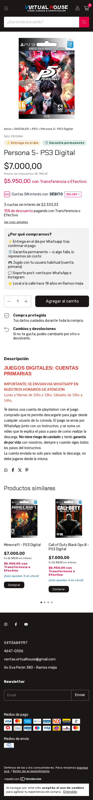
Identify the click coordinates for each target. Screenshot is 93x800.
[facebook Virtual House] (16, 625)
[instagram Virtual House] (5, 625)
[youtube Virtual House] (26, 625)
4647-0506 (13, 651)
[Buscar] (84, 22)
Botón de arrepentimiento (31, 771)
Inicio (7, 129)
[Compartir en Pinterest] (27, 470)
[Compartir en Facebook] (13, 470)
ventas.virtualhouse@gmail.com (30, 659)
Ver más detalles (16, 222)
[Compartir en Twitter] (20, 470)
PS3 (35, 129)
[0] (86, 8)
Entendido (70, 792)
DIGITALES (21, 129)
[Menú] (6, 8)
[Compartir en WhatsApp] (6, 470)
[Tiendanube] (23, 780)
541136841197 (16, 643)
